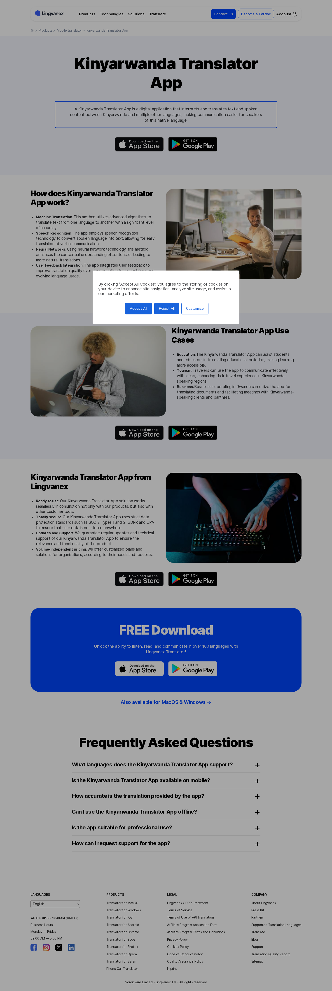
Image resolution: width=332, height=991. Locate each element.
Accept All (138, 308)
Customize (195, 308)
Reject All (167, 308)
